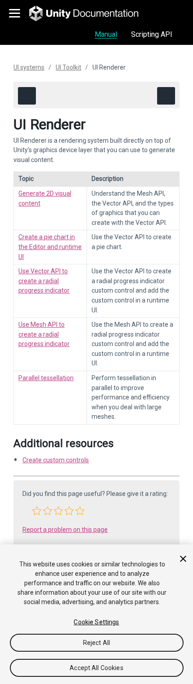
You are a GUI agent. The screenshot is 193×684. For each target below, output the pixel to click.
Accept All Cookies (96, 667)
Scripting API (151, 34)
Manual (106, 34)
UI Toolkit (68, 67)
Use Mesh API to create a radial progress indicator (44, 334)
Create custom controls (55, 460)
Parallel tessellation (46, 377)
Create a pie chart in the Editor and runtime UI (50, 246)
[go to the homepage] (90, 13)
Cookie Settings (96, 622)
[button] (36, 510)
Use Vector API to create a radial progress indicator (44, 280)
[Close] (183, 559)
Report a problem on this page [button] (65, 529)
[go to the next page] (166, 96)
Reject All (96, 642)
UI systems (28, 67)
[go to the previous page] (27, 96)
